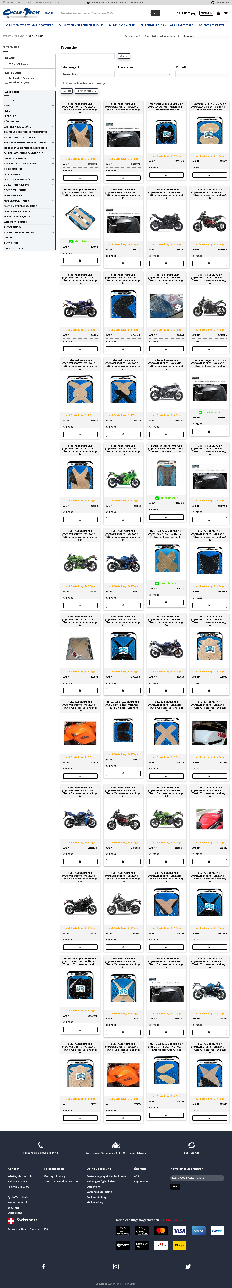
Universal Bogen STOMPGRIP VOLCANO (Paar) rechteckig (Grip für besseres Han (166, 106)
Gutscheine (94, 1186)
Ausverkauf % (12, 227)
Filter (7, 110)
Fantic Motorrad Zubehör (20, 205)
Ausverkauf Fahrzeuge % (19, 232)
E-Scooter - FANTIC (15, 190)
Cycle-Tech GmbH (18, 1197)
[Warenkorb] (218, 13)
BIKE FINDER (184, 13)
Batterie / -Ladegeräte (17, 126)
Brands (49, 13)
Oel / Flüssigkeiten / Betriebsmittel (25, 131)
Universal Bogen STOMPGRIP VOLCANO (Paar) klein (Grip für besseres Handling (209, 106)
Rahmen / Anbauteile (122, 25)
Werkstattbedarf (181, 25)
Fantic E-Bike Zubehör (17, 179)
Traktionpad (16, 82)
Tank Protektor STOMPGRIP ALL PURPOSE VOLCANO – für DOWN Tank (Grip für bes (167, 448)
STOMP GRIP (15, 64)
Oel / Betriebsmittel (211, 25)
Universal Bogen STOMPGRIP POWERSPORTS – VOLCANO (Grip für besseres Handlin (80, 192)
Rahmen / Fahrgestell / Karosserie (25, 142)
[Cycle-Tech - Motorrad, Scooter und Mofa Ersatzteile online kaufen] (21, 13)
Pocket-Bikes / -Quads (17, 216)
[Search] (155, 13)
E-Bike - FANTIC (12, 174)
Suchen (124, 56)
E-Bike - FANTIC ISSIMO (16, 184)
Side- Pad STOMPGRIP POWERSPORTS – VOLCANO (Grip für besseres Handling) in (80, 108)
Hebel (7, 105)
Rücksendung (95, 1202)
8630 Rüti (13, 1207)
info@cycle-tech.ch (20, 1176)
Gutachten (11, 242)
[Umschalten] (53, 100)
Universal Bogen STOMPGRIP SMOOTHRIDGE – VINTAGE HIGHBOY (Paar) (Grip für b (123, 705)
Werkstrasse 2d (17, 1202)
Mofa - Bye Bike (13, 195)
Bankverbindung (97, 1197)
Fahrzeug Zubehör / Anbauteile (23, 153)
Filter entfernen (86, 91)
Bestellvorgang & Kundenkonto (106, 1176)
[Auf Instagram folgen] (116, 1267)
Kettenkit (10, 116)
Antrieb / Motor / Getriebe (20, 137)
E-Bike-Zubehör (13, 168)
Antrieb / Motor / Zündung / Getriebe (29, 25)
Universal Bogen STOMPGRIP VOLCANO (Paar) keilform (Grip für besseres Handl (166, 534)
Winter (8, 237)
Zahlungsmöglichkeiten (101, 1181)
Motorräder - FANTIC (16, 200)
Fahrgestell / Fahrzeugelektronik (81, 25)
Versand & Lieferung (99, 1191)
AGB (136, 1176)
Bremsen (9, 100)
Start (7, 36)
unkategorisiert (14, 248)
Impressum (141, 1181)
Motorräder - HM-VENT (18, 211)
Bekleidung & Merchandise (20, 163)
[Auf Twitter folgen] (188, 1267)
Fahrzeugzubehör (152, 25)
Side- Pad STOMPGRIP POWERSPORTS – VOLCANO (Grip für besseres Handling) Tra (80, 279)
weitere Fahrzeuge (15, 221)
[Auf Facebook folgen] (44, 1267)
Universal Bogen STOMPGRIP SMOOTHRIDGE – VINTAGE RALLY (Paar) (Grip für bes (166, 1047)
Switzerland (15, 1212)
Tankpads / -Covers (19, 78)
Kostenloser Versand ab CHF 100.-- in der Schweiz (116, 1153)
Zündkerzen (11, 121)
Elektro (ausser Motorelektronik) (25, 147)
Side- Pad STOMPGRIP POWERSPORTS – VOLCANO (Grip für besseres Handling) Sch (123, 108)
